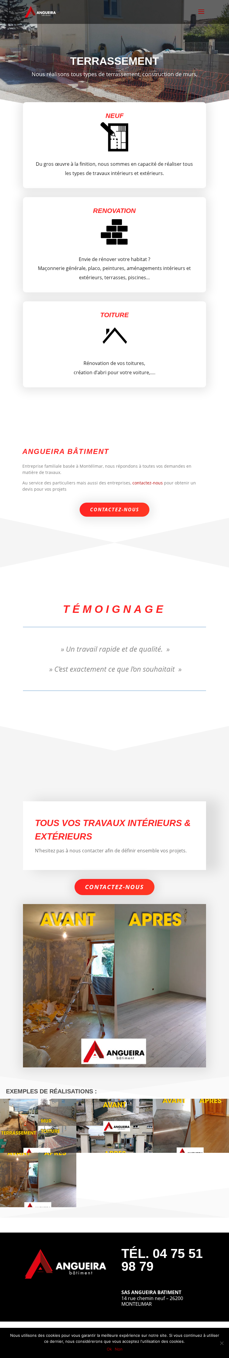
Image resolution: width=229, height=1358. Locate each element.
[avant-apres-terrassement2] (38, 1151)
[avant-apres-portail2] (114, 1151)
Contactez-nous (114, 509)
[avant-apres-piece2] (38, 1205)
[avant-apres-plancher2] (191, 1151)
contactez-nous (147, 483)
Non (119, 1349)
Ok (109, 1349)
